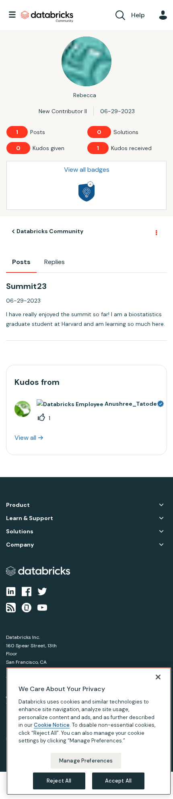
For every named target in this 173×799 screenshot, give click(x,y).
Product (18, 505)
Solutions (19, 531)
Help (138, 15)
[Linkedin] (11, 590)
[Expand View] (161, 504)
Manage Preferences (86, 760)
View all (25, 437)
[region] (88, 731)
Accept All (118, 780)
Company (20, 544)
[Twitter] (42, 590)
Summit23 (26, 286)
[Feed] (11, 607)
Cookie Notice (52, 725)
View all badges (86, 169)
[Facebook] (26, 590)
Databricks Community (47, 17)
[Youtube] (42, 607)
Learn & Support (29, 518)
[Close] (158, 677)
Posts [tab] (21, 262)
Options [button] (155, 231)
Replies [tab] (54, 262)
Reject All (59, 780)
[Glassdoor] (26, 607)
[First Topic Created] (86, 191)
